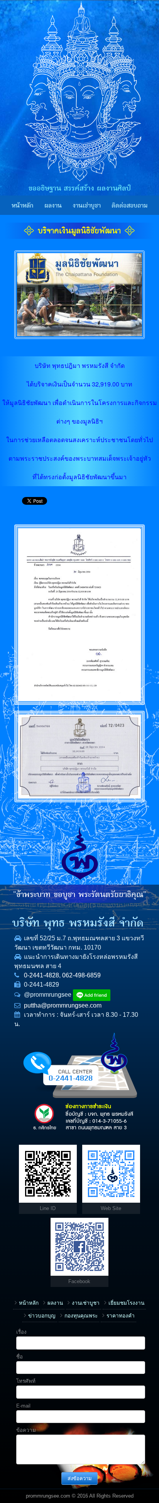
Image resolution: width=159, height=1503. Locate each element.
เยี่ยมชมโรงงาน (126, 1303)
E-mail (23, 1406)
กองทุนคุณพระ (81, 1316)
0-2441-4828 (41, 975)
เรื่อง (21, 1332)
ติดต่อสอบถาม (129, 205)
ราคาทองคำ (121, 1316)
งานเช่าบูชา (87, 205)
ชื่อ (19, 1357)
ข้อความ (26, 1430)
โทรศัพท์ (26, 1381)
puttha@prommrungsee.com (62, 1005)
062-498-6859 (81, 975)
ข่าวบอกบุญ (42, 1316)
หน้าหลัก (23, 205)
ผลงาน (53, 205)
